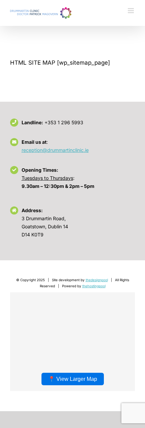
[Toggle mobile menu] (131, 10)
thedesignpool (97, 280)
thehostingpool (94, 286)
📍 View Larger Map (72, 379)
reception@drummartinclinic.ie (55, 150)
